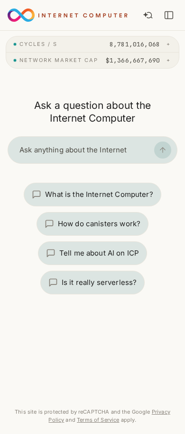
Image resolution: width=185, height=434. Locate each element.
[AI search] (148, 15)
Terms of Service (98, 419)
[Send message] (162, 150)
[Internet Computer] (66, 15)
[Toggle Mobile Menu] (168, 15)
